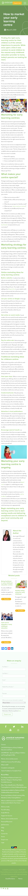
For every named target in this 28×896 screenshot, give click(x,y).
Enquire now (17, 3)
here (19, 711)
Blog (2, 830)
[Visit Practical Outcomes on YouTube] (10, 730)
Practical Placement (6, 821)
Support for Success (6, 815)
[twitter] (3, 888)
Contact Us (4, 833)
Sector (3, 836)
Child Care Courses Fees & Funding (10, 762)
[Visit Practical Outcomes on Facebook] (5, 727)
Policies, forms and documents (9, 759)
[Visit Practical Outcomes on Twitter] (14, 727)
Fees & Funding (5, 809)
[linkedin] (5, 888)
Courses (3, 744)
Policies (20, 878)
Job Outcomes (5, 824)
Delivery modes (5, 807)
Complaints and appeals (7, 768)
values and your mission (18, 206)
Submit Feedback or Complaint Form (11, 771)
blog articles (11, 289)
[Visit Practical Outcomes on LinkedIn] (22, 727)
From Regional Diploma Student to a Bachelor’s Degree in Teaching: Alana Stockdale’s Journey (11, 780)
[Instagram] (10, 888)
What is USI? (4, 765)
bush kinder (4, 225)
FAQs (2, 827)
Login (2, 842)
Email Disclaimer (10, 878)
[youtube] (8, 888)
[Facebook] (1, 888)
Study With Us (5, 813)
